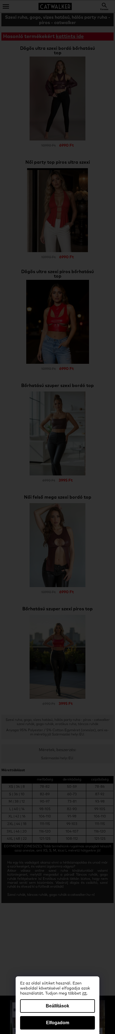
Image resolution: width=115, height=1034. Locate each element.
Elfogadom (57, 1022)
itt (84, 993)
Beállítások (57, 1005)
